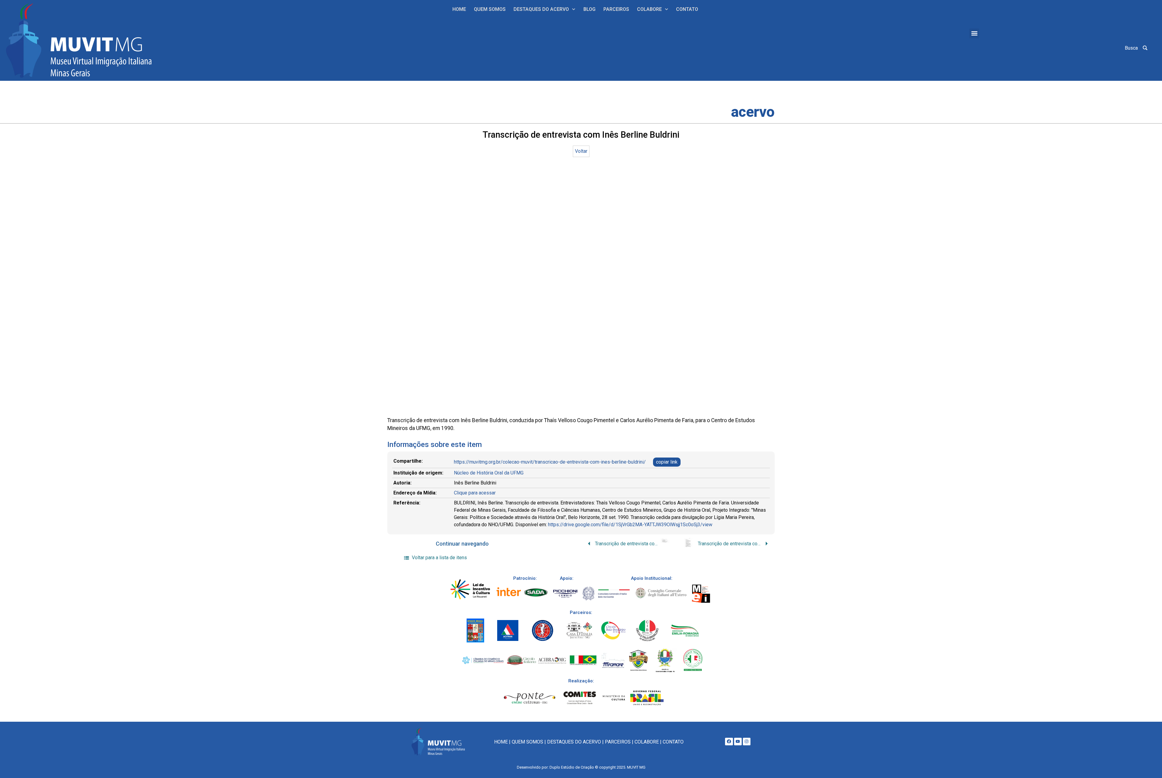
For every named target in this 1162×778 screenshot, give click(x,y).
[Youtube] (738, 741)
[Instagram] (746, 741)
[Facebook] (729, 741)
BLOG (589, 9)
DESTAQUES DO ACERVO (541, 9)
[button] (974, 33)
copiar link (667, 462)
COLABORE (649, 9)
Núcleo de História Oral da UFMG (489, 473)
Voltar (581, 151)
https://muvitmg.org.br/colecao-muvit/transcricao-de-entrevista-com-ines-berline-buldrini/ (550, 462)
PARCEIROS (616, 9)
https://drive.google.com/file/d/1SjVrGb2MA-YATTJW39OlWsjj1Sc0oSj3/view (630, 524)
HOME (459, 9)
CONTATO (687, 9)
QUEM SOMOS (490, 9)
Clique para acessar (475, 493)
